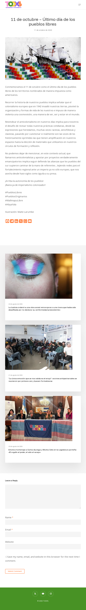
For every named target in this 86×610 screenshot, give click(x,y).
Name (9, 517)
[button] (79, 5)
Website (9, 541)
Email (9, 529)
